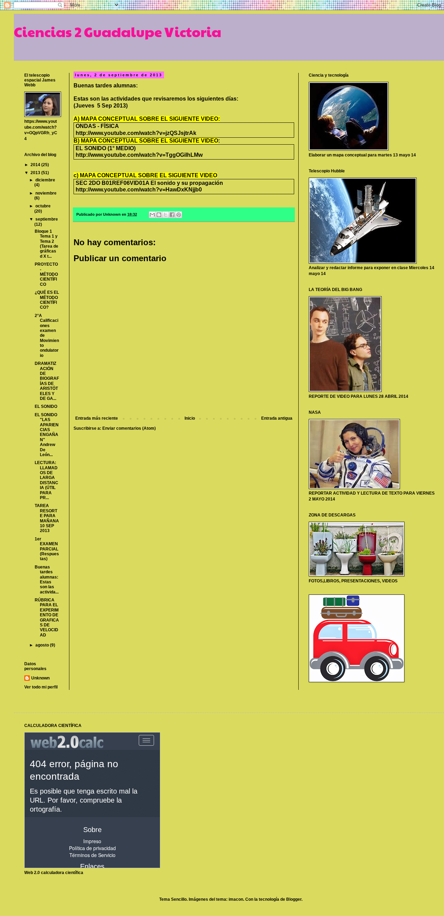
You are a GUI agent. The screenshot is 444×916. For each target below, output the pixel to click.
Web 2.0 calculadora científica (53, 872)
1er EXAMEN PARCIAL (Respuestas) (47, 549)
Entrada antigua (276, 418)
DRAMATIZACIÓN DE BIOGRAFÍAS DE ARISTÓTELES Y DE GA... (47, 381)
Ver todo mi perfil (41, 687)
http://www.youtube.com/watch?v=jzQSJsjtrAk (136, 133)
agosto (42, 645)
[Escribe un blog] (158, 214)
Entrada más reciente (96, 418)
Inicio (190, 418)
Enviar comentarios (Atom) (129, 428)
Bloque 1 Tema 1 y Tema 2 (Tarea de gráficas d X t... (46, 244)
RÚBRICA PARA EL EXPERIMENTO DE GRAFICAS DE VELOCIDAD (47, 617)
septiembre (46, 219)
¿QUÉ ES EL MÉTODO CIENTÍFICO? (47, 300)
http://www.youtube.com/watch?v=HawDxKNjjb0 (139, 189)
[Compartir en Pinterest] (178, 214)
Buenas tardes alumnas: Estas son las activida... (47, 579)
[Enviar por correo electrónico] (152, 214)
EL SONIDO (46, 406)
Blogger (293, 899)
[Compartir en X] (165, 214)
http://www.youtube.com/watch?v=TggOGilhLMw (139, 155)
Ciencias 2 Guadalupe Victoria (117, 31)
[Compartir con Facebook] (172, 214)
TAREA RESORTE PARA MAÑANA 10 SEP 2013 (47, 518)
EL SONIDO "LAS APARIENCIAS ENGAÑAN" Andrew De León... (47, 434)
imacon (236, 899)
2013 (36, 172)
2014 (36, 164)
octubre (43, 206)
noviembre (46, 193)
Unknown (40, 678)
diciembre (45, 180)
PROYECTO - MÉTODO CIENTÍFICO (46, 274)
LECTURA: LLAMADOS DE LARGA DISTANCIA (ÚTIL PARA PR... (46, 480)
